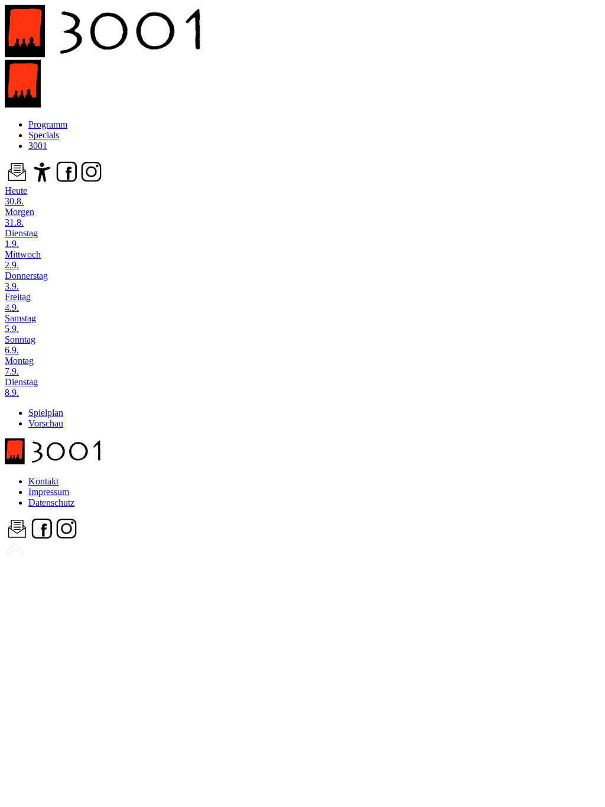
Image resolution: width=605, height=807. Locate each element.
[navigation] (15, 553)
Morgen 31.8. (19, 217)
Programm (47, 124)
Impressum (48, 492)
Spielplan (45, 413)
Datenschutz (51, 502)
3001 (37, 146)
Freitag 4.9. (18, 302)
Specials (43, 135)
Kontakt (43, 481)
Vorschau (45, 423)
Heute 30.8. (16, 196)
